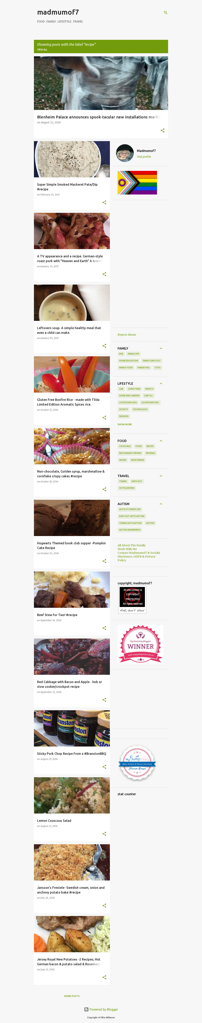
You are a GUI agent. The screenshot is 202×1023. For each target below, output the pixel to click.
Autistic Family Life (130, 509)
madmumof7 (58, 12)
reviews (150, 453)
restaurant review (130, 453)
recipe (150, 446)
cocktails (125, 446)
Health (149, 389)
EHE (121, 354)
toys (157, 367)
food (139, 446)
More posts (72, 996)
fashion (123, 416)
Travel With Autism (130, 523)
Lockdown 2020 (128, 402)
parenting (143, 367)
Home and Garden (129, 395)
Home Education (128, 360)
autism (150, 523)
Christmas (134, 389)
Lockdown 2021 (150, 402)
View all (42, 49)
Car (121, 389)
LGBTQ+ (148, 395)
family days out (152, 360)
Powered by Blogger (103, 1009)
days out (137, 481)
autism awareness (129, 530)
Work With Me (127, 549)
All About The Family (132, 545)
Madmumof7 (146, 151)
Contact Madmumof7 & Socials (139, 553)
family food (126, 367)
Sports (123, 409)
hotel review (126, 488)
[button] (162, 131)
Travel (123, 481)
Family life (133, 354)
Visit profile (144, 156)
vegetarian (137, 460)
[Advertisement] (140, 264)
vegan (122, 460)
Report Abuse (127, 334)
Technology (140, 409)
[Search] (165, 12)
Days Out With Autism (131, 516)
